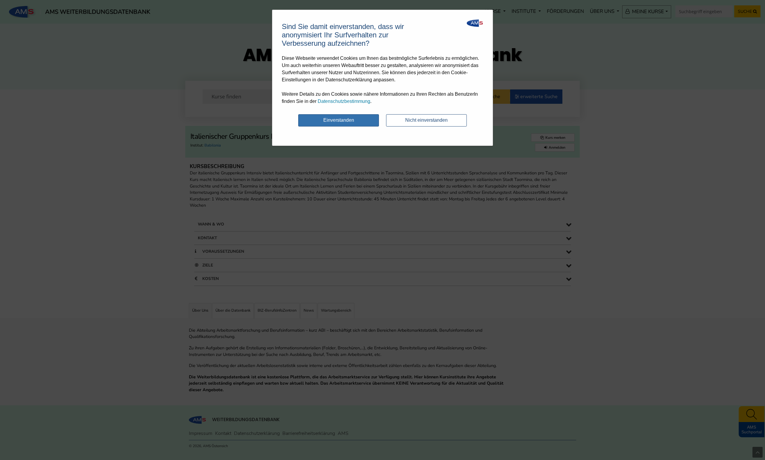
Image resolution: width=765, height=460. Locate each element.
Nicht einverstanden (426, 120)
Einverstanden (338, 120)
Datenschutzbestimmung (344, 101)
